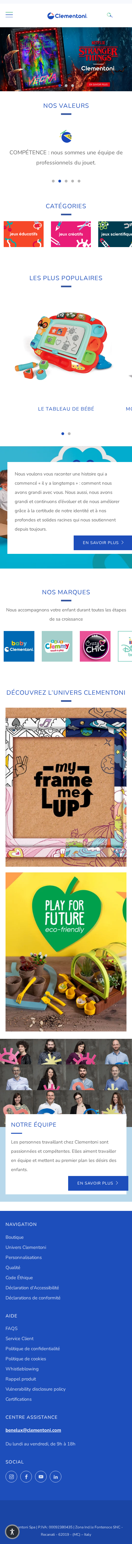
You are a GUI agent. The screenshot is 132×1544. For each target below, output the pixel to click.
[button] (12, 1531)
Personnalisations (24, 1257)
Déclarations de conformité (33, 1298)
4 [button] (72, 181)
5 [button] (79, 181)
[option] (66, 59)
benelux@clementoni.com (33, 1430)
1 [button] (59, 85)
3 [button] (72, 85)
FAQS (11, 1328)
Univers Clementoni (26, 1247)
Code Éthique (19, 1278)
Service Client (19, 1339)
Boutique (15, 1237)
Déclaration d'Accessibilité (32, 1288)
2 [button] (66, 85)
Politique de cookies (26, 1359)
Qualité (13, 1267)
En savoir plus (95, 1183)
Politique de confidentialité (33, 1349)
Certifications (19, 1399)
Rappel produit (21, 1379)
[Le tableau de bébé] (66, 347)
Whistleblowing (22, 1369)
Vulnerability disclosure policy (36, 1389)
